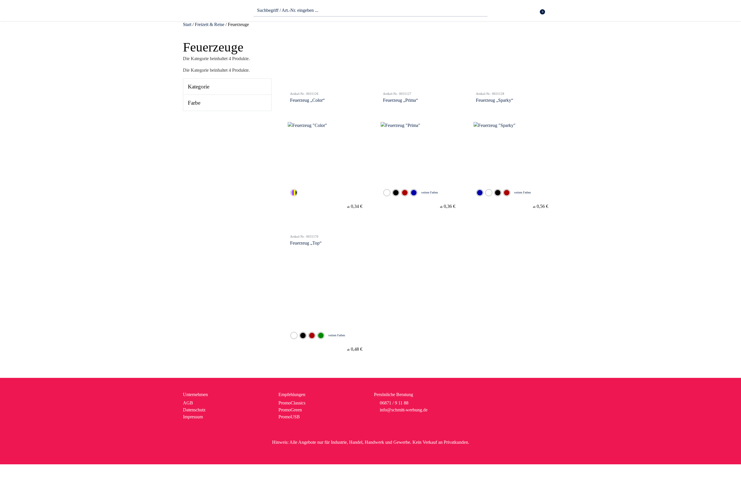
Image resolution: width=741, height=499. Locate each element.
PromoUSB (289, 416)
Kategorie (198, 87)
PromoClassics (291, 402)
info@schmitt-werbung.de (404, 409)
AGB (188, 402)
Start (187, 24)
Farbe (194, 103)
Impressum (193, 416)
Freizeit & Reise (209, 24)
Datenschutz (194, 409)
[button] (554, 12)
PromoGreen (290, 409)
